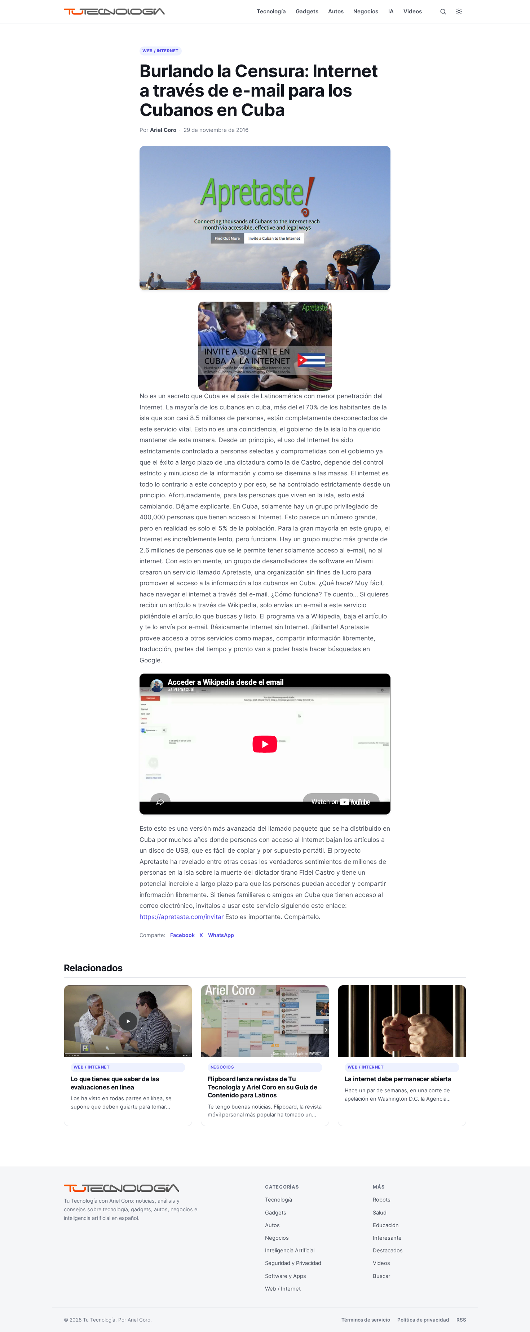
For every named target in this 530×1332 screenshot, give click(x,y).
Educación (386, 1225)
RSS (461, 1320)
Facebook (182, 935)
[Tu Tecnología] (114, 11)
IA (391, 11)
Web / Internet (160, 50)
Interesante (387, 1238)
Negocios (365, 11)
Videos (412, 11)
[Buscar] (443, 11)
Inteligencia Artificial (289, 1250)
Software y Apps (285, 1276)
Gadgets (307, 11)
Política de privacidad (423, 1320)
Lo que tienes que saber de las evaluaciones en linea (115, 1083)
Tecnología (271, 11)
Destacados (388, 1250)
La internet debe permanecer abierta (398, 1079)
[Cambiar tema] (459, 11)
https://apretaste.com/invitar (182, 916)
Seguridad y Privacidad (293, 1263)
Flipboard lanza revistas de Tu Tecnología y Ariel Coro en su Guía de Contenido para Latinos (262, 1087)
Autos (336, 11)
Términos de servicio (365, 1320)
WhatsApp (221, 935)
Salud (380, 1212)
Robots (381, 1199)
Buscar (381, 1276)
